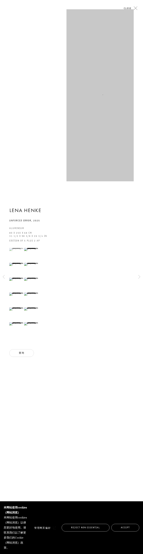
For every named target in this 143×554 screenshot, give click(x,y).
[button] (16, 249)
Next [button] (139, 85)
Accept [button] (125, 527)
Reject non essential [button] (85, 527)
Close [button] (127, 8)
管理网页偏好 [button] (42, 527)
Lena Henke (25, 211)
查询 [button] (21, 352)
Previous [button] (3, 85)
